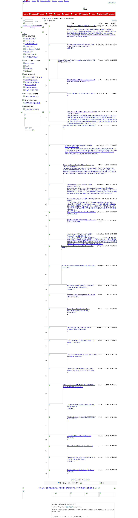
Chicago (54, 1)
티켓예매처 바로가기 (32, 109)
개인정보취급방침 (52, 488)
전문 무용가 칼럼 (30, 87)
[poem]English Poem (31, 80)
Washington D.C (45, 1)
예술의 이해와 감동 (31, 90)
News (26, 14)
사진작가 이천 (29, 63)
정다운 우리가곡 (30, 85)
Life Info (34, 14)
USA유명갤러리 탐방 (32, 96)
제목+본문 (62, 483)
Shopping (112, 14)
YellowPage (102, 14)
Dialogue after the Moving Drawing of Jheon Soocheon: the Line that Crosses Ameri (80, 45)
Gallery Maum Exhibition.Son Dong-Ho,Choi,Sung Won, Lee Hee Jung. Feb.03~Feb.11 (78, 310)
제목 (69, 483)
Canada (66, 1)
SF (38, 1)
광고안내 (91, 488)
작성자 (76, 483)
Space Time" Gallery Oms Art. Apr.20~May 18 (81, 93)
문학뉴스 (28, 52)
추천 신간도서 (29, 54)
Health (67, 14)
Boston (34, 1)
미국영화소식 (29, 46)
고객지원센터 (70, 488)
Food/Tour (85, 14)
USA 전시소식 (29, 38)
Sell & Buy (51, 14)
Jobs (58, 14)
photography (28, 68)
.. (58, 63)
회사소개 (42, 488)
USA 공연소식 (29, 41)
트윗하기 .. (70, 48)
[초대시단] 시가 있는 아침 (33, 77)
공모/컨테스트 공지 (31, 49)
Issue (93, 14)
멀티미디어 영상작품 (32, 82)
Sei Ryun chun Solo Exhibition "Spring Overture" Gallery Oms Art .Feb (79, 328)
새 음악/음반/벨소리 (31, 57)
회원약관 (62, 488)
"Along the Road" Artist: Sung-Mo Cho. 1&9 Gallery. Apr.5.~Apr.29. (78, 146)
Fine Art (27, 66)
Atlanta (60, 1)
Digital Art (28, 71)
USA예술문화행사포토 (32, 103)
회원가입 (28, 26)
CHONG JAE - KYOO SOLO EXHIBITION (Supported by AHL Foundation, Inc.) (81, 80)
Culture (76, 14)
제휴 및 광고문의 (81, 488)
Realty (42, 14)
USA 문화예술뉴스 (31, 44)
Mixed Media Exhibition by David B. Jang (80, 446)
